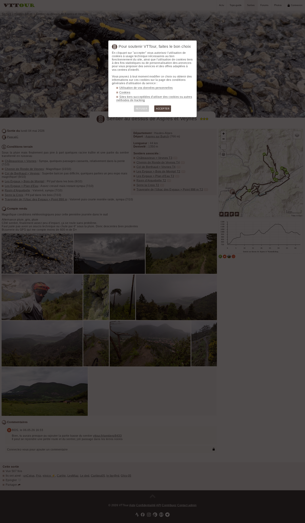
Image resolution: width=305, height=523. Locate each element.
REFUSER (141, 108)
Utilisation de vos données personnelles (146, 87)
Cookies (124, 92)
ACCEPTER (162, 108)
